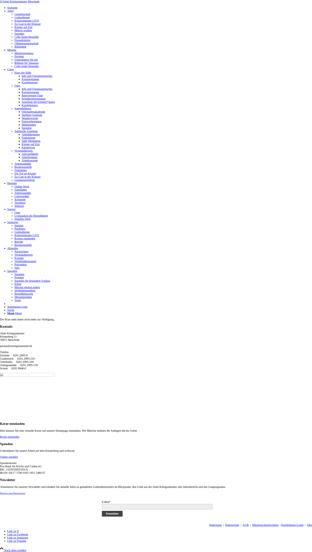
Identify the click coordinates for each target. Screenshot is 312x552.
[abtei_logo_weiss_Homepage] (20, 1)
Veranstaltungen (23, 150)
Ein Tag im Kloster (25, 173)
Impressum (215, 525)
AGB (245, 525)
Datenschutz (232, 525)
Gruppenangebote (24, 180)
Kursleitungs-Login (292, 525)
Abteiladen (20, 170)
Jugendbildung (22, 108)
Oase (17, 85)
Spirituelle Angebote (26, 131)
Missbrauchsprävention (265, 525)
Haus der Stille (22, 72)
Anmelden (112, 513)
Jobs (309, 525)
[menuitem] (159, 7)
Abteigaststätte (22, 163)
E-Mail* (106, 502)
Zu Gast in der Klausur (27, 176)
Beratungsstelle (23, 167)
